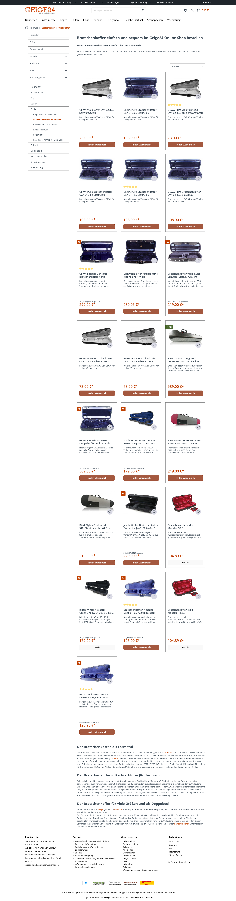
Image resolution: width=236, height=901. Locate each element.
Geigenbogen (129, 864)
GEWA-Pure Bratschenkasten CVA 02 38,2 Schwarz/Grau (96, 360)
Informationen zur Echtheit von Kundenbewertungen (89, 865)
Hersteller (34, 35)
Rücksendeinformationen (86, 844)
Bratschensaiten (130, 844)
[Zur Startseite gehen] (40, 10)
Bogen (34, 98)
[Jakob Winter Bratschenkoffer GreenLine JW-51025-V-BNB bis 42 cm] (141, 503)
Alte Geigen (128, 850)
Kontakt (28, 861)
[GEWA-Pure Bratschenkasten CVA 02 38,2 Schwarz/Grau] (97, 336)
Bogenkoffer (38, 134)
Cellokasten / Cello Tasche (45, 124)
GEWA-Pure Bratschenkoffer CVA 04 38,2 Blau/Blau (95, 193)
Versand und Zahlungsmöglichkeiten (42, 865)
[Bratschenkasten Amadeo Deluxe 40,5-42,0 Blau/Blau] (141, 587)
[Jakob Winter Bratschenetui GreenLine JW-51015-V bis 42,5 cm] (141, 418)
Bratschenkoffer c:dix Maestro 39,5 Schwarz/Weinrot (180, 527)
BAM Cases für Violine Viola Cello (48, 140)
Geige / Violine (129, 858)
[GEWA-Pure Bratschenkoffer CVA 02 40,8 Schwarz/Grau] (141, 336)
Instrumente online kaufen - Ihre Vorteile (44, 858)
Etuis (33, 109)
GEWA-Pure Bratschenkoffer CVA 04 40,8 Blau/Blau (184, 193)
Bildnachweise (81, 850)
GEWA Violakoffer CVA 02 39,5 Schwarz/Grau (96, 111)
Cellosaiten (128, 847)
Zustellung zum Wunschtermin (89, 847)
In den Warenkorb (97, 144)
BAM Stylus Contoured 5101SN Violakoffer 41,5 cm (95, 527)
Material (33, 56)
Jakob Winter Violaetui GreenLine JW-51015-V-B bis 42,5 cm (95, 611)
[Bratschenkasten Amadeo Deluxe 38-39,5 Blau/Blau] (97, 672)
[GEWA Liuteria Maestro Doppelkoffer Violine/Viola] (97, 418)
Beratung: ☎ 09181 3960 (36, 851)
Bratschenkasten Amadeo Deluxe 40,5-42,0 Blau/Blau (139, 611)
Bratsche (118, 809)
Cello (125, 861)
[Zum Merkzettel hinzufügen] (110, 96)
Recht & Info (175, 837)
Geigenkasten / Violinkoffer (45, 114)
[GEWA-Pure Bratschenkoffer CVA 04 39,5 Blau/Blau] (141, 87)
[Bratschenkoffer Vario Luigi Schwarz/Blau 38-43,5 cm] (185, 251)
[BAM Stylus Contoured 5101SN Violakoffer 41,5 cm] (97, 503)
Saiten (34, 103)
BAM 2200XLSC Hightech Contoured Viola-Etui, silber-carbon (184, 360)
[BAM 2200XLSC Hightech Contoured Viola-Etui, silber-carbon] (185, 336)
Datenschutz (174, 851)
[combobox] (115, 10)
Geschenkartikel (39, 156)
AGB (170, 848)
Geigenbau (36, 150)
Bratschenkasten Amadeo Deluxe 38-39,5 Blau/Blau (94, 696)
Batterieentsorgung (84, 855)
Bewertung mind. (37, 77)
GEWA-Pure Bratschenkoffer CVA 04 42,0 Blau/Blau (140, 193)
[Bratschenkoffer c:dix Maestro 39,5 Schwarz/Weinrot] (185, 503)
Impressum (174, 841)
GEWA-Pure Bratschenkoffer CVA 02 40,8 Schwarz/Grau (140, 360)
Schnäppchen (38, 162)
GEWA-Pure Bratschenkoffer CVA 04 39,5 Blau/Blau (140, 111)
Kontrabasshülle (40, 129)
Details (185, 562)
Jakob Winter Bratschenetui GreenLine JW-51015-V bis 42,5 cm (141, 442)
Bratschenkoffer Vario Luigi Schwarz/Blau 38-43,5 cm (184, 275)
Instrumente (37, 92)
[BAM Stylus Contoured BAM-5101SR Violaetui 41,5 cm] (185, 418)
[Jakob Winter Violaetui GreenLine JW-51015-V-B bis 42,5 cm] (97, 587)
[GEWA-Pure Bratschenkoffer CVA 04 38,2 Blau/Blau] (97, 169)
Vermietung (37, 167)
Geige (100, 809)
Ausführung (35, 63)
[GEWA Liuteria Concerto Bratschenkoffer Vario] (97, 251)
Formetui (168, 752)
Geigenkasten (129, 852)
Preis (32, 70)
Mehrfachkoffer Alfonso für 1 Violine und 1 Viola (140, 275)
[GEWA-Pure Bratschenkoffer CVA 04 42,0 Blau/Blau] (141, 169)
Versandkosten (110, 892)
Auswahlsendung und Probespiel (40, 854)
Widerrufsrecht (175, 855)
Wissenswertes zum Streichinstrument (140, 870)
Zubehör (35, 145)
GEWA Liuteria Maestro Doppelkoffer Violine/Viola (94, 442)
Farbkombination (37, 49)
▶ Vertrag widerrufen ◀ (179, 862)
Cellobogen (128, 867)
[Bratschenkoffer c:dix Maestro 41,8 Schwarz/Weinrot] (185, 587)
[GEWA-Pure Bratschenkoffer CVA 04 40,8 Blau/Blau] (185, 169)
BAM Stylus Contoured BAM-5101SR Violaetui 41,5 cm (184, 442)
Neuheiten (36, 86)
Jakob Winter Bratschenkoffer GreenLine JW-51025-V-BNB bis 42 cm (140, 527)
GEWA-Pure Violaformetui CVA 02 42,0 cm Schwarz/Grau (185, 111)
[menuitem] (95, 841)
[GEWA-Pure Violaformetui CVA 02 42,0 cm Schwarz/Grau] (185, 87)
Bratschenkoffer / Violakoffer (47, 119)
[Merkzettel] (185, 10)
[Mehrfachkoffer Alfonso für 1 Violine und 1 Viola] (141, 251)
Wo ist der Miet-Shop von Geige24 (40, 847)
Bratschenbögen (181, 823)
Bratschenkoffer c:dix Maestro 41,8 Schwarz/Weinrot (180, 611)
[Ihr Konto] (192, 10)
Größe (32, 42)
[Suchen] (143, 10)
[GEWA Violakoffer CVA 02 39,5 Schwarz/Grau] (97, 87)
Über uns (173, 845)
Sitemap (79, 852)
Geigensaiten (129, 841)
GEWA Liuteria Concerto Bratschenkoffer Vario (93, 275)
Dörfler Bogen (129, 855)
